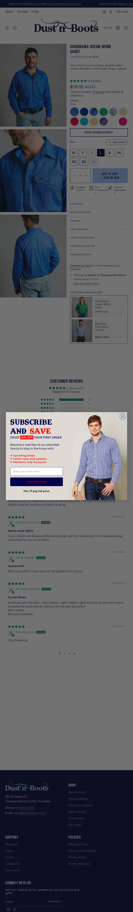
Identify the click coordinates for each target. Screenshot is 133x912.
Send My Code (36, 482)
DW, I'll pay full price (37, 491)
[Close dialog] (123, 416)
